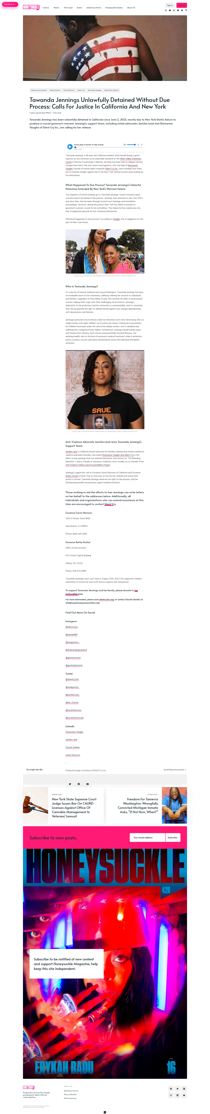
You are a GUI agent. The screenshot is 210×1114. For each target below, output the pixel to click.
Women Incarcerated (39, 90)
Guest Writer (46, 113)
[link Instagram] (174, 11)
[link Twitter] (182, 11)
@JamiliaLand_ (73, 694)
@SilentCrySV (72, 679)
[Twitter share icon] (70, 784)
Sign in (170, 5)
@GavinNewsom (74, 710)
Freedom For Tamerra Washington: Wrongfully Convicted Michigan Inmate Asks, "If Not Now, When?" (138, 805)
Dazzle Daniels (73, 747)
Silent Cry (81, 90)
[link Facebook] (178, 11)
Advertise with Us (94, 7)
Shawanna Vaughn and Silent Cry (118, 455)
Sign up (182, 5)
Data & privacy (70, 1098)
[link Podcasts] (166, 11)
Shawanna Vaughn (95, 90)
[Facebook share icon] (78, 784)
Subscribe (172, 837)
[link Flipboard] (184, 1089)
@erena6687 (72, 634)
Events (79, 7)
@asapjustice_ (73, 642)
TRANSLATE (10, 4)
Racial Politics (55, 90)
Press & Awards (70, 1094)
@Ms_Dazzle (72, 702)
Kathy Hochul (72, 476)
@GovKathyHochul (75, 717)
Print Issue (68, 7)
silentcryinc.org (106, 599)
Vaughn (116, 219)
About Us (131, 7)
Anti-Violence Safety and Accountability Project (88, 465)
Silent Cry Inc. (111, 168)
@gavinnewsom (73, 657)
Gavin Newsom (73, 755)
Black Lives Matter (112, 90)
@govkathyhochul (74, 665)
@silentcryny (72, 626)
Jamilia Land (71, 451)
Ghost (42, 1107)
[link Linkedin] (177, 1095)
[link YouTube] (170, 11)
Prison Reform (69, 90)
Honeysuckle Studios (114, 7)
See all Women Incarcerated (174, 770)
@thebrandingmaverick (76, 650)
